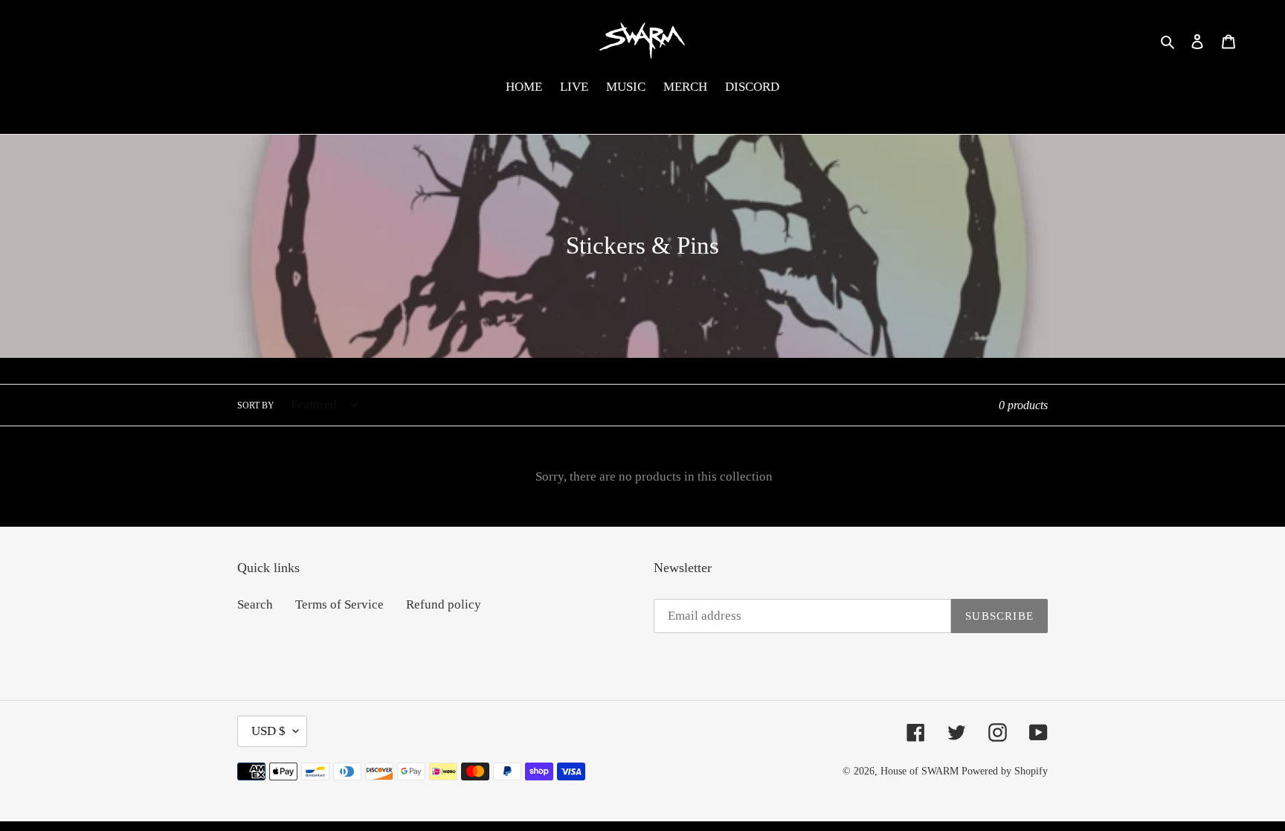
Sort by (255, 405)
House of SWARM (919, 771)
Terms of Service (339, 604)
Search (255, 604)
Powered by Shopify (1005, 771)
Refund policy (443, 604)
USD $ (268, 731)
